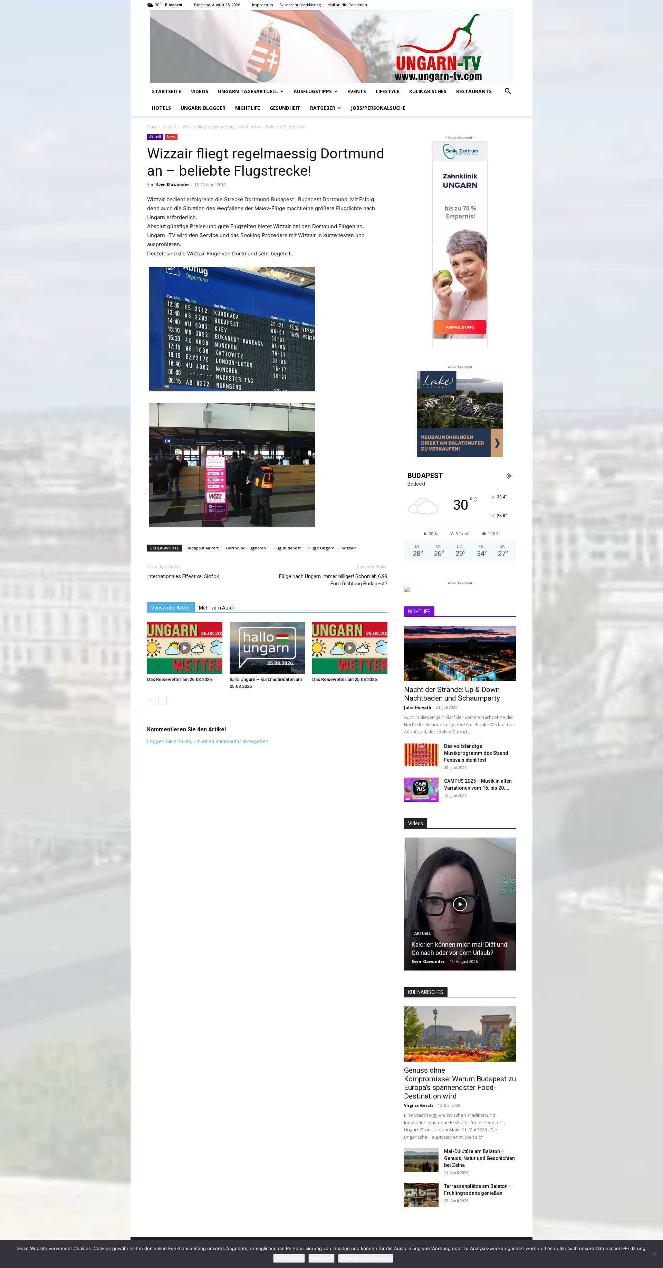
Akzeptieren (289, 1258)
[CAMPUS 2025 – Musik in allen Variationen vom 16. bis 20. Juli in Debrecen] (421, 790)
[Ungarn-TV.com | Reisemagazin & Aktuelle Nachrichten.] (331, 46)
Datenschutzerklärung (300, 4)
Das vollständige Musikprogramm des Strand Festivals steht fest (476, 753)
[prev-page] (151, 700)
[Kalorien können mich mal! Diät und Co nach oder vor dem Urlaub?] (460, 904)
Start (151, 127)
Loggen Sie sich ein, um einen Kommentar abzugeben (207, 741)
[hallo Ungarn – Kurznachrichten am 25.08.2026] (267, 648)
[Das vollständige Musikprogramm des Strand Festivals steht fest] (421, 755)
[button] (507, 92)
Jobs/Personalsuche (378, 108)
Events (356, 91)
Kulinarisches (427, 91)
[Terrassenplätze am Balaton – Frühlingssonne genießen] (421, 1195)
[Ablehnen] (654, 1253)
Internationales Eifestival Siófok (183, 576)
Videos (199, 91)
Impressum (262, 4)
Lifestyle (388, 91)
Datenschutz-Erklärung (366, 1258)
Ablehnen (321, 1258)
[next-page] (162, 700)
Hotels (161, 108)
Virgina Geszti (418, 1105)
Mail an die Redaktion (347, 4)
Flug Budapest (287, 547)
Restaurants (474, 91)
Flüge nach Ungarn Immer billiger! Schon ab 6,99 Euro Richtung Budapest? (333, 580)
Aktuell (169, 127)
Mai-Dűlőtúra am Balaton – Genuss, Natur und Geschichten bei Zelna (479, 1158)
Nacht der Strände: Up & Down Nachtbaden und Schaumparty (452, 693)
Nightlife (247, 108)
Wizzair (349, 547)
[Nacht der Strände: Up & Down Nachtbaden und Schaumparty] (460, 653)
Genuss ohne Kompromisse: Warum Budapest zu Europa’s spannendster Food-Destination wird (460, 1083)
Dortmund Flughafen (246, 547)
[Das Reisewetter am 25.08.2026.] (349, 648)
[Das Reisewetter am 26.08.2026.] (184, 648)
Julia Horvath (417, 707)
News (171, 136)
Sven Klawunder (172, 184)
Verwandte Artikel (171, 608)
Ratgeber (322, 108)
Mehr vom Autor (216, 608)
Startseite (166, 91)
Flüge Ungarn (321, 547)
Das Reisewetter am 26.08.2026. (180, 679)
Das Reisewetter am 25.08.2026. (345, 679)
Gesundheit (285, 108)
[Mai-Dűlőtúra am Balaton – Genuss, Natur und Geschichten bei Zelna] (421, 1160)
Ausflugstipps (313, 91)
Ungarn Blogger (203, 108)
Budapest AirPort (202, 547)
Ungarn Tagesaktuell (248, 91)
